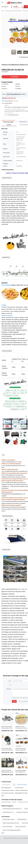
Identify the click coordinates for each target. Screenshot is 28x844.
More (2, 833)
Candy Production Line (8, 812)
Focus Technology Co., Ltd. (18, 838)
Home (2, 10)
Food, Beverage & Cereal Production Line (12, 808)
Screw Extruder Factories (8, 819)
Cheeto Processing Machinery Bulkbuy (11, 830)
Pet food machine (19, 787)
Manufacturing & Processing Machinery (13, 10)
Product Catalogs (22, 784)
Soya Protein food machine (7, 793)
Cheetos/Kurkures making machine (8, 790)
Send (14, 701)
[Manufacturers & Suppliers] (14, 2)
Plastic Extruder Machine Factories (11, 823)
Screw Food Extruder (7, 826)
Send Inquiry (14, 76)
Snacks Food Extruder (20, 826)
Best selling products (6, 787)
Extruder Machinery (21, 819)
